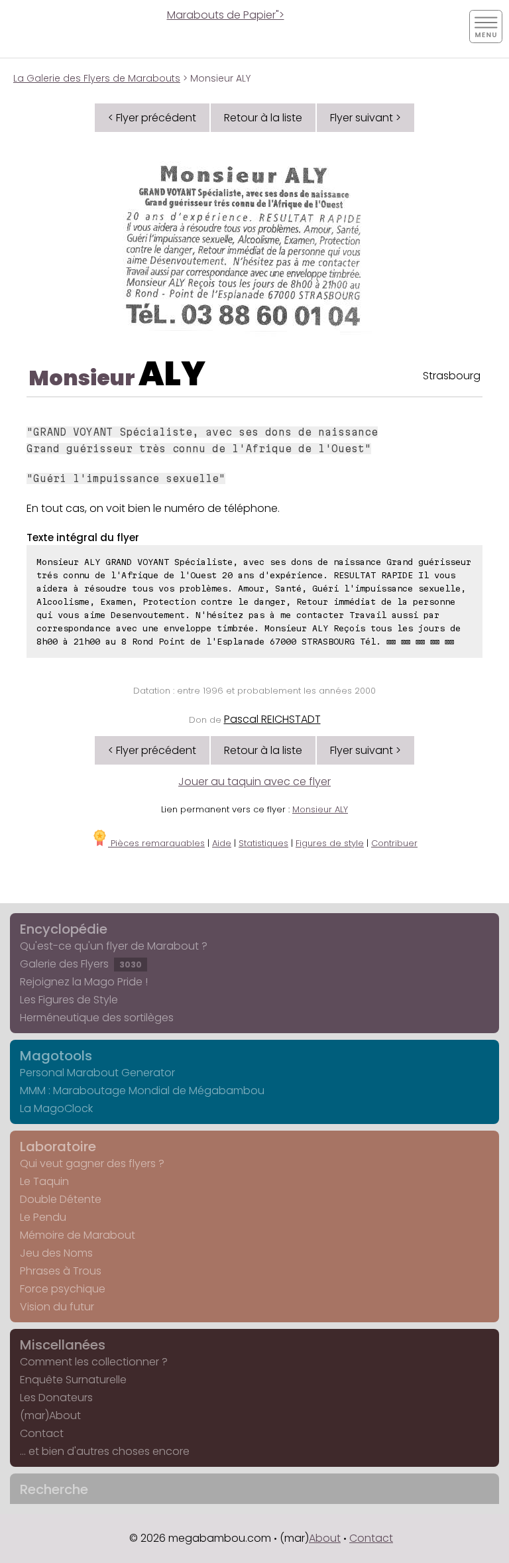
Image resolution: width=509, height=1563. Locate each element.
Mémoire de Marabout (77, 1235)
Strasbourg (452, 375)
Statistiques (263, 843)
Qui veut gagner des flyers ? (92, 1163)
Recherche (54, 1489)
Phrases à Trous (60, 1271)
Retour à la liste (263, 117)
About (325, 1538)
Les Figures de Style (69, 999)
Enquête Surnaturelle (73, 1379)
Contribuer (394, 843)
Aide (221, 843)
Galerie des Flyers (81, 963)
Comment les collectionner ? (94, 1361)
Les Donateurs (56, 1397)
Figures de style (330, 843)
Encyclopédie (63, 929)
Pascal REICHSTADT (272, 719)
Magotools (56, 1055)
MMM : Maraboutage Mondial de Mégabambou (142, 1090)
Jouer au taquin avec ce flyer (254, 781)
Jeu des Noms (56, 1253)
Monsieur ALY (320, 809)
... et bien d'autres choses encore (105, 1451)
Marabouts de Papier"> (225, 15)
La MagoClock (56, 1108)
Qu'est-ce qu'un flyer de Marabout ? (113, 946)
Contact (42, 1433)
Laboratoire (58, 1146)
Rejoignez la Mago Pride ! (84, 981)
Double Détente (60, 1199)
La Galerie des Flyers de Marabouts (96, 78)
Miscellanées (62, 1345)
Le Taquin (44, 1181)
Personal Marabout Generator (97, 1072)
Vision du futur (57, 1306)
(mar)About (50, 1415)
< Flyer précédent (152, 117)
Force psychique (62, 1288)
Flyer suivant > (365, 117)
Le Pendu (43, 1217)
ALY (172, 373)
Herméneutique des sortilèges (97, 1017)
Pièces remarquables (156, 843)
